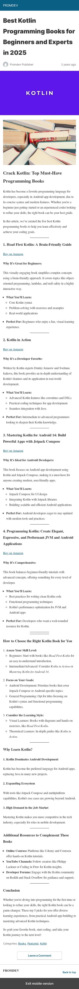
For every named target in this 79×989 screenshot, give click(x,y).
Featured (33, 943)
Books (22, 943)
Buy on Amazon (13, 254)
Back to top (69, 972)
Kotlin (43, 943)
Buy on (8, 451)
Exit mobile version (39, 983)
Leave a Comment (39, 955)
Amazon (18, 451)
